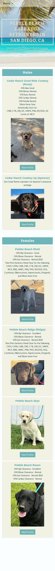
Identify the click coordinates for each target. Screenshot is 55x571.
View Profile (28, 167)
